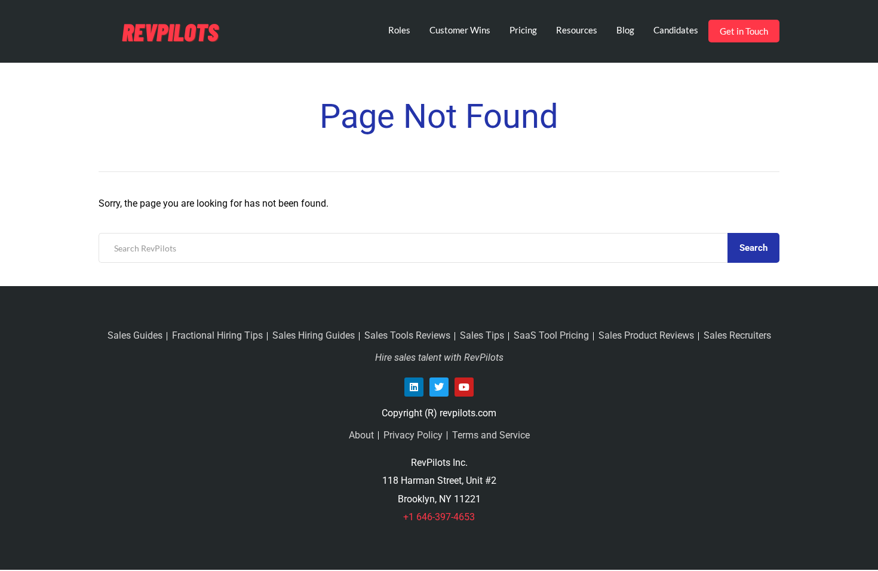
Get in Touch (744, 31)
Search (753, 247)
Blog (625, 29)
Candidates (675, 29)
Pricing (523, 29)
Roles (399, 29)
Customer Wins (459, 29)
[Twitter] (439, 387)
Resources (576, 29)
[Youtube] (464, 387)
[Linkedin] (413, 387)
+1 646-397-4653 (439, 517)
